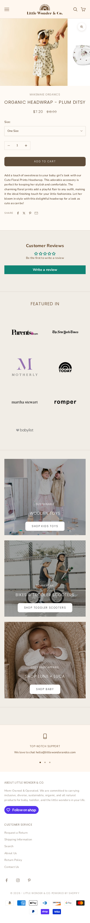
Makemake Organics (45, 94)
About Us (10, 853)
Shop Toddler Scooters (45, 607)
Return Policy (13, 860)
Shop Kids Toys (45, 526)
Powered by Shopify (66, 893)
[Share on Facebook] (18, 213)
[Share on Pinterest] (30, 213)
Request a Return (16, 833)
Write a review (45, 269)
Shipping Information (18, 840)
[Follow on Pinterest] (29, 880)
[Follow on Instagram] (18, 880)
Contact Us (11, 867)
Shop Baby (45, 689)
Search (9, 846)
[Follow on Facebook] (6, 880)
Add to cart (45, 161)
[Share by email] (36, 213)
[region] (45, 744)
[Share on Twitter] (24, 213)
